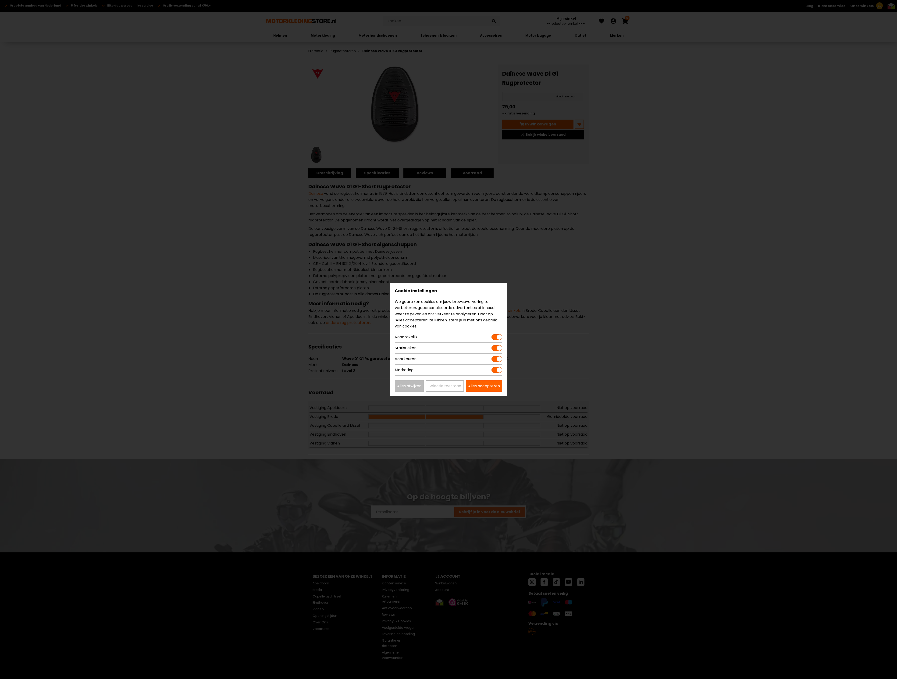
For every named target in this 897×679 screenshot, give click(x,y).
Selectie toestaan (445, 386)
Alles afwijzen (409, 386)
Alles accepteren (484, 386)
